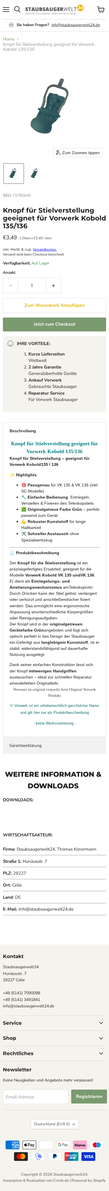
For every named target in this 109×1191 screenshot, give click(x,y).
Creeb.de (61, 1180)
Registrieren (89, 1096)
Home (9, 39)
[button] (14, 173)
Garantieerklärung (25, 745)
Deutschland (52, 1124)
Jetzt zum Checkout (54, 324)
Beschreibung (23, 431)
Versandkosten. (45, 249)
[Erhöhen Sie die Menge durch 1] (53, 285)
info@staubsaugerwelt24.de (75, 25)
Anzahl (9, 273)
